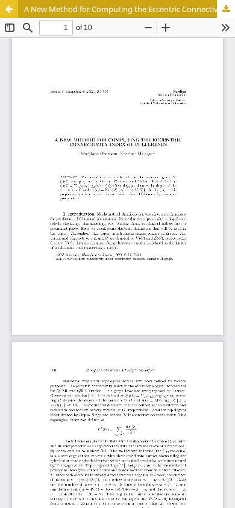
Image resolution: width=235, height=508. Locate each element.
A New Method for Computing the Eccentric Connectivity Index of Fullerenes (129, 9)
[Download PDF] (226, 9)
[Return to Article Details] (9, 9)
